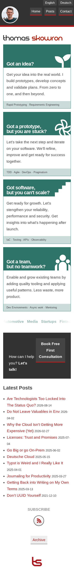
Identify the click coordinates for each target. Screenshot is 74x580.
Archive (39, 540)
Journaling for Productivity (29, 476)
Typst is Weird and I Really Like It (35, 463)
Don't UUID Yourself (24, 495)
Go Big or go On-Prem (26, 450)
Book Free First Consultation (50, 350)
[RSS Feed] (39, 525)
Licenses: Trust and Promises (32, 437)
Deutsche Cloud (20, 457)
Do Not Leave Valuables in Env (33, 411)
